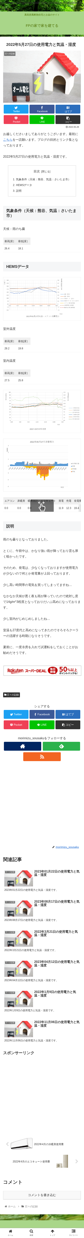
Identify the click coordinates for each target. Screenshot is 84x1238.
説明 (18, 190)
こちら (8, 139)
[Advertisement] (42, 803)
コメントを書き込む (42, 1195)
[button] (75, 678)
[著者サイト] (22, 746)
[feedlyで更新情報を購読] (61, 746)
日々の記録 (12, 694)
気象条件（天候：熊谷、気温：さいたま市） (43, 179)
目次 (37, 171)
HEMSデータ (24, 185)
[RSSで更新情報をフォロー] (42, 756)
